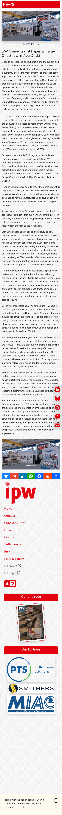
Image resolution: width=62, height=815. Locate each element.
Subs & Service (15, 523)
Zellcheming (13, 544)
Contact (9, 515)
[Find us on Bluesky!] (57, 398)
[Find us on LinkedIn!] (57, 389)
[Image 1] (28, 465)
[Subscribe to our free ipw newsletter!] (57, 416)
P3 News (11, 566)
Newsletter (12, 530)
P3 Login (10, 573)
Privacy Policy (14, 559)
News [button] (8, 508)
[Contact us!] (57, 425)
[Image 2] (33, 465)
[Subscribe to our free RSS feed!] (57, 407)
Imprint (9, 551)
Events (9, 537)
